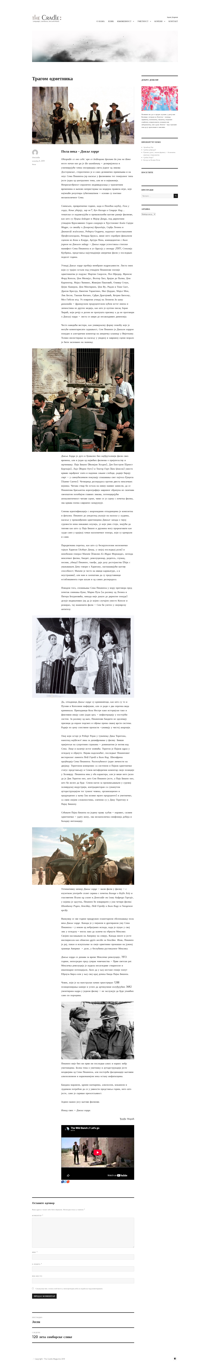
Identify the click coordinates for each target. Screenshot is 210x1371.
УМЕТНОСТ (142, 21)
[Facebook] (62, 1181)
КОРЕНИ (158, 21)
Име (35, 1252)
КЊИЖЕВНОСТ (124, 21)
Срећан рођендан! (149, 150)
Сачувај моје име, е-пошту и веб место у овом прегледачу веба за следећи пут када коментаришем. (69, 1288)
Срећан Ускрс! (148, 157)
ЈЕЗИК (111, 21)
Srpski (169, 17)
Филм (34, 164)
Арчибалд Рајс (148, 147)
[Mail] (68, 1181)
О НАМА (100, 21)
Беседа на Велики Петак (151, 160)
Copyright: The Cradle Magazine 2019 (50, 1359)
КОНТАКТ (173, 21)
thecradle (36, 158)
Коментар (37, 1216)
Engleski (175, 17)
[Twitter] (65, 1181)
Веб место (37, 1276)
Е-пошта (37, 1264)
